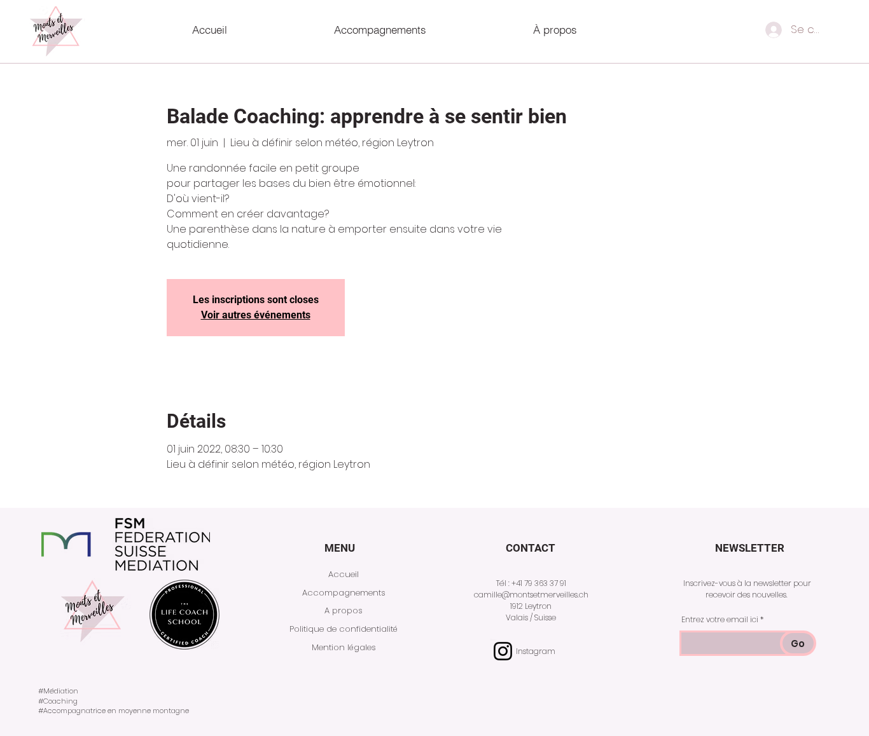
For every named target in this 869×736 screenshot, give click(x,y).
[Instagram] (502, 651)
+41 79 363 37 (534, 583)
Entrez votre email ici (719, 620)
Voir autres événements (255, 315)
